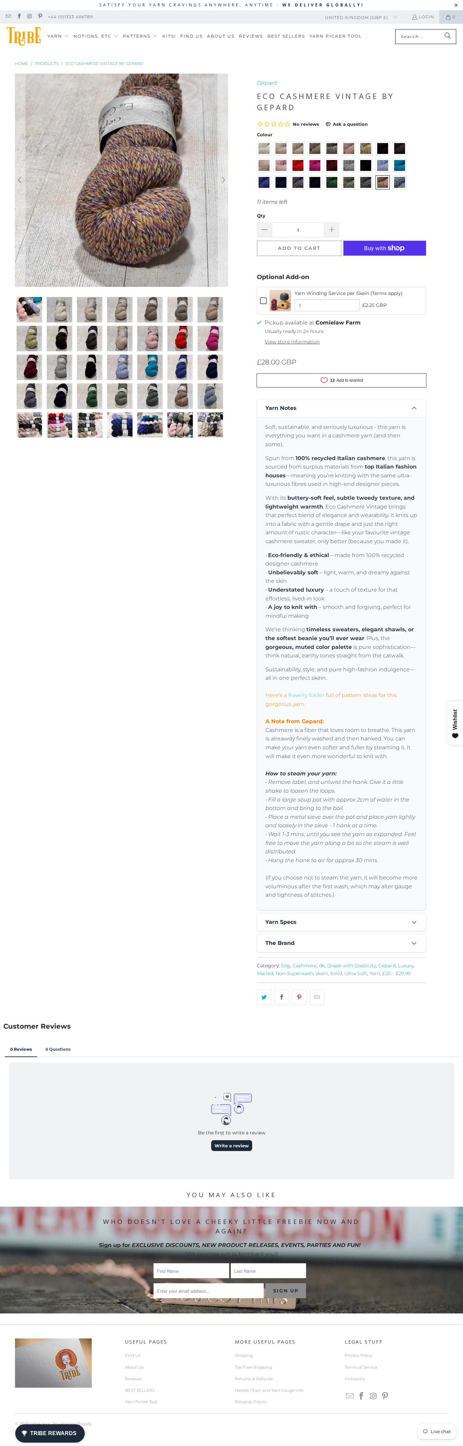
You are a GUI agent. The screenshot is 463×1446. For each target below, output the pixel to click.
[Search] (447, 36)
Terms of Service (361, 1367)
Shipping (244, 1355)
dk (322, 966)
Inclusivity (355, 1378)
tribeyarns (40, 1423)
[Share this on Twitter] (264, 997)
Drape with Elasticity (351, 966)
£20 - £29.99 (396, 973)
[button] (58, 36)
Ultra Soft (355, 973)
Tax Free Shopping (253, 1367)
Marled (265, 973)
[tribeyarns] (24, 36)
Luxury (406, 966)
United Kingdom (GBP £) (357, 17)
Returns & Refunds (254, 1378)
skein (322, 973)
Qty (261, 215)
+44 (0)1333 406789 (70, 16)
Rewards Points (250, 1401)
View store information (292, 341)
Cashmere (305, 966)
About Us (134, 1367)
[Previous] (20, 180)
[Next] (223, 180)
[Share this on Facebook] (282, 997)
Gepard (267, 83)
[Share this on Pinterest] (299, 997)
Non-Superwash (294, 973)
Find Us (133, 1355)
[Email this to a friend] (317, 997)
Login (426, 16)
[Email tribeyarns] (8, 16)
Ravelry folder (306, 695)
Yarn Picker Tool (141, 1401)
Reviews (133, 1378)
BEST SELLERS (140, 1390)
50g (285, 966)
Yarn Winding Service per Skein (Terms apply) (349, 293)
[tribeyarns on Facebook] (18, 16)
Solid (336, 973)
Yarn (374, 973)
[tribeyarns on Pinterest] (40, 16)
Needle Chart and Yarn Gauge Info (269, 1390)
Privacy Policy (358, 1355)
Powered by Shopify (72, 1423)
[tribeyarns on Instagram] (29, 16)
